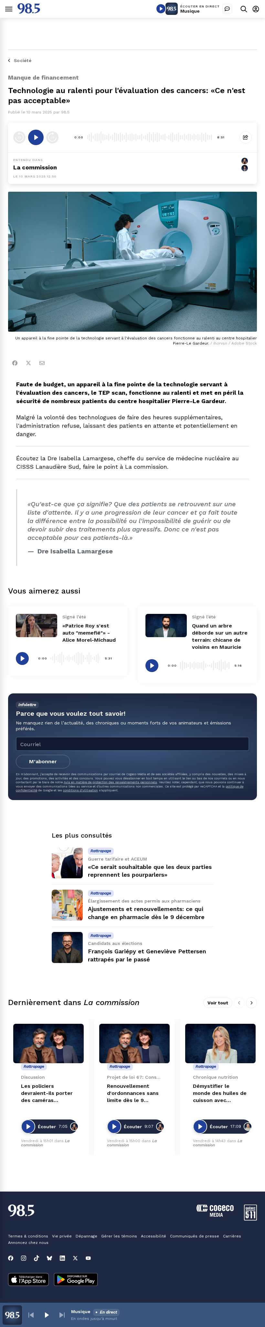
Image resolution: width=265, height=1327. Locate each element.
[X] (75, 1258)
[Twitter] (28, 363)
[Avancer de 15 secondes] (52, 137)
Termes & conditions (28, 1236)
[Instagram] (23, 1258)
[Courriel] (42, 363)
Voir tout (217, 1002)
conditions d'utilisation (80, 790)
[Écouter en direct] (161, 9)
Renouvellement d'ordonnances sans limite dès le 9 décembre (133, 1093)
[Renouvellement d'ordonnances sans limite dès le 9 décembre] (134, 1044)
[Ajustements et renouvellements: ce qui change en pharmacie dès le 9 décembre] (67, 905)
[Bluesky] (49, 1258)
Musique (190, 11)
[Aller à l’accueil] (28, 12)
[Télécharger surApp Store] (28, 1280)
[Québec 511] (250, 1219)
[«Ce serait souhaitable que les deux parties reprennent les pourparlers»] (67, 862)
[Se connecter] (256, 9)
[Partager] (245, 137)
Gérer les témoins (119, 1236)
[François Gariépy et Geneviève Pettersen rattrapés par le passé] (67, 947)
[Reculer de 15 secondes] (19, 137)
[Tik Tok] (36, 1258)
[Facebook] (15, 363)
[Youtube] (88, 1258)
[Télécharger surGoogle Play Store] (76, 1280)
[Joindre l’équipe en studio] (227, 9)
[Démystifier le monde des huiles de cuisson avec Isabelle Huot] (220, 1044)
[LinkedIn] (62, 1258)
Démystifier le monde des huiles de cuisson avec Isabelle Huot (220, 1093)
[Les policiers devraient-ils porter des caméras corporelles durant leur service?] (48, 1044)
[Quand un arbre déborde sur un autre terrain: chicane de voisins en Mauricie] (166, 625)
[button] (31, 1315)
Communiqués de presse (194, 1236)
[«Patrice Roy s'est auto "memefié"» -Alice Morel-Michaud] (36, 625)
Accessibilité (153, 1236)
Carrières (232, 1236)
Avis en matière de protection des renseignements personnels (110, 782)
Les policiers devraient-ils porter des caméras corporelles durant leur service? (47, 1093)
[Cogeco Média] (215, 1215)
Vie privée (62, 1236)
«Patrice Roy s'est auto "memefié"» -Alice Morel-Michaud (89, 633)
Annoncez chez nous (28, 1242)
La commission (35, 167)
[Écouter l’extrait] (36, 137)
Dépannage (86, 1236)
